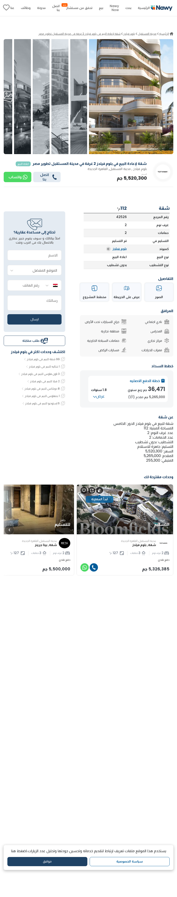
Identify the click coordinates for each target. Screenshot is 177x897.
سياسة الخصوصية (129, 861)
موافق (47, 861)
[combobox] (39, 270)
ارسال (34, 319)
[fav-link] (6, 8)
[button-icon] (94, 567)
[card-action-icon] (99, 490)
